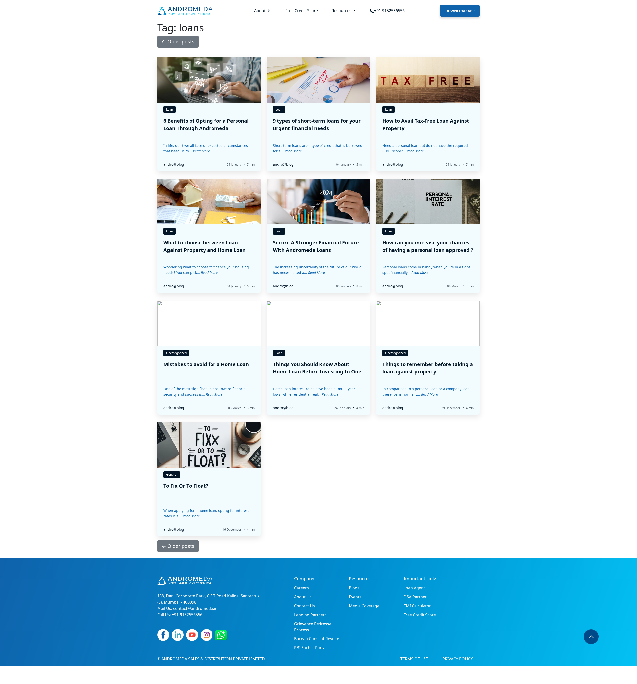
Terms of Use (414, 659)
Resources (342, 10)
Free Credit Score (301, 10)
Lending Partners (310, 615)
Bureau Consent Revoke (316, 638)
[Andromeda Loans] (186, 11)
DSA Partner (415, 597)
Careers (301, 588)
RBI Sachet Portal (310, 647)
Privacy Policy (457, 659)
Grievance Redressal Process (313, 626)
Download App (460, 10)
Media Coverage (364, 606)
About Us (262, 10)
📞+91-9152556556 (387, 10)
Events (355, 597)
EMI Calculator (417, 606)
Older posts (177, 41)
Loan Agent (414, 588)
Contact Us (304, 606)
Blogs (354, 588)
